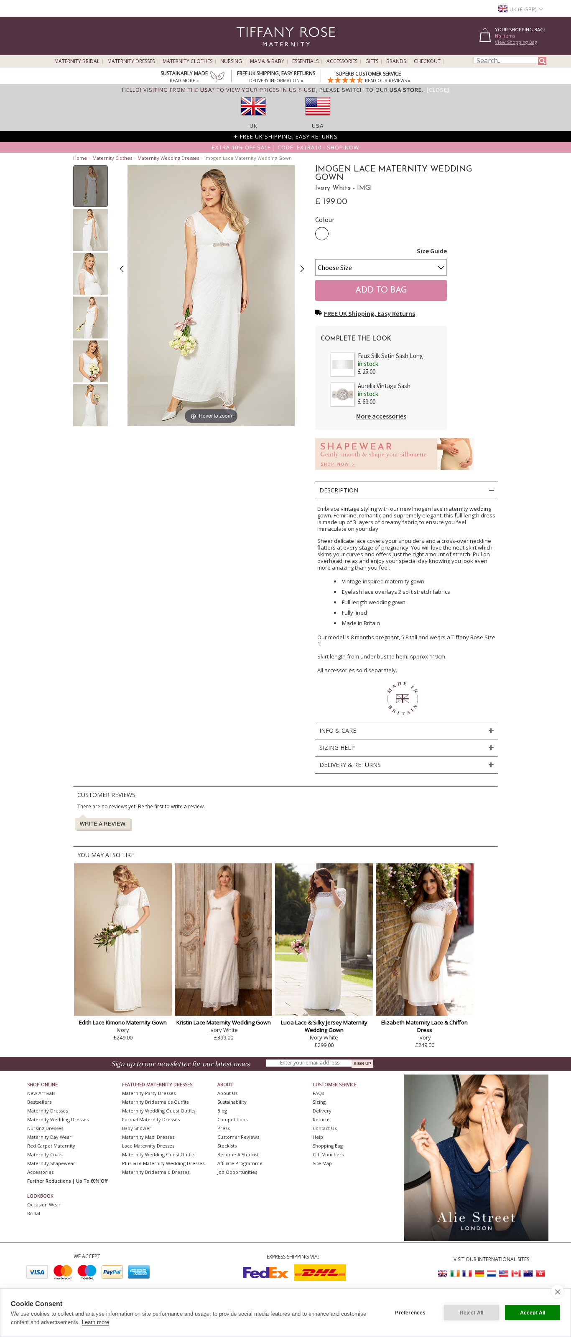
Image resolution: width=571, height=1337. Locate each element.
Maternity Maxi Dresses (148, 1137)
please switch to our (370, 89)
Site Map (322, 1163)
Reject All (472, 1313)
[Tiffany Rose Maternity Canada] (516, 1273)
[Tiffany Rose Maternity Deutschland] (479, 1273)
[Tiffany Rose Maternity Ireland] (455, 1273)
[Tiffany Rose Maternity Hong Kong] (540, 1273)
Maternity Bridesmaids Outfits (155, 1102)
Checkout (427, 61)
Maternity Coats (44, 1154)
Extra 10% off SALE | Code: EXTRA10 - (285, 147)
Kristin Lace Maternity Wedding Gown (223, 1022)
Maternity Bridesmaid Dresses (155, 1172)
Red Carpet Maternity (51, 1146)
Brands (396, 61)
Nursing (231, 61)
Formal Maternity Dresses (151, 1119)
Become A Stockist (238, 1154)
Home (80, 158)
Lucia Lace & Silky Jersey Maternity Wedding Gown (324, 1026)
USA (318, 125)
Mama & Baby (267, 61)
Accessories (341, 61)
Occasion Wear (44, 1204)
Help (318, 1137)
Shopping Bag (328, 1146)
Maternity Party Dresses (149, 1093)
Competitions (232, 1119)
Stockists (227, 1146)
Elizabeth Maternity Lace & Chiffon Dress (424, 1026)
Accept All (533, 1313)
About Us (227, 1093)
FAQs (318, 1093)
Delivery (322, 1110)
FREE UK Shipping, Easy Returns (369, 313)
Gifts (371, 61)
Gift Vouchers (328, 1154)
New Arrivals (41, 1093)
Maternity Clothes (187, 61)
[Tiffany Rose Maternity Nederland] (491, 1273)
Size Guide (432, 251)
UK (253, 125)
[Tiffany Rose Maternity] (248, 51)
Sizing (319, 1102)
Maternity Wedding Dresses (168, 158)
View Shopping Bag (516, 42)
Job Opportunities (237, 1172)
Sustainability (232, 1102)
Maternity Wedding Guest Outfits (158, 1110)
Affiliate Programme (240, 1163)
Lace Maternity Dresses (148, 1146)
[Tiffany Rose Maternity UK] (443, 1273)
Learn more (95, 1322)
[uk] (253, 118)
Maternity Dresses (131, 61)
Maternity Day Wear (49, 1137)
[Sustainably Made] (217, 77)
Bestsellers (39, 1102)
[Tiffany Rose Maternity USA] (504, 1273)
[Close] (438, 89)
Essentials (305, 61)
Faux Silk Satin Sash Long (390, 356)
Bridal (33, 1213)
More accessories (381, 416)
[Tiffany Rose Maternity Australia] (528, 1273)
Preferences (410, 1313)
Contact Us (324, 1128)
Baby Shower (136, 1128)
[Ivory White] (321, 233)
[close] (557, 1291)
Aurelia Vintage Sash (384, 386)
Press (223, 1128)
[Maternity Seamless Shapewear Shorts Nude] (394, 472)
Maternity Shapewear (51, 1163)
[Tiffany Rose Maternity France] (467, 1273)
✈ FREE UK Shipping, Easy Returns (285, 136)
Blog (222, 1110)
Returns (321, 1119)
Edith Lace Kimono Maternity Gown (123, 1022)
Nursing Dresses (45, 1128)
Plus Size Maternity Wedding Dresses (163, 1163)
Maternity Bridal (76, 61)
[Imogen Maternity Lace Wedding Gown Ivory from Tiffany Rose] (90, 186)
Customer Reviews (238, 1137)
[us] (317, 118)
